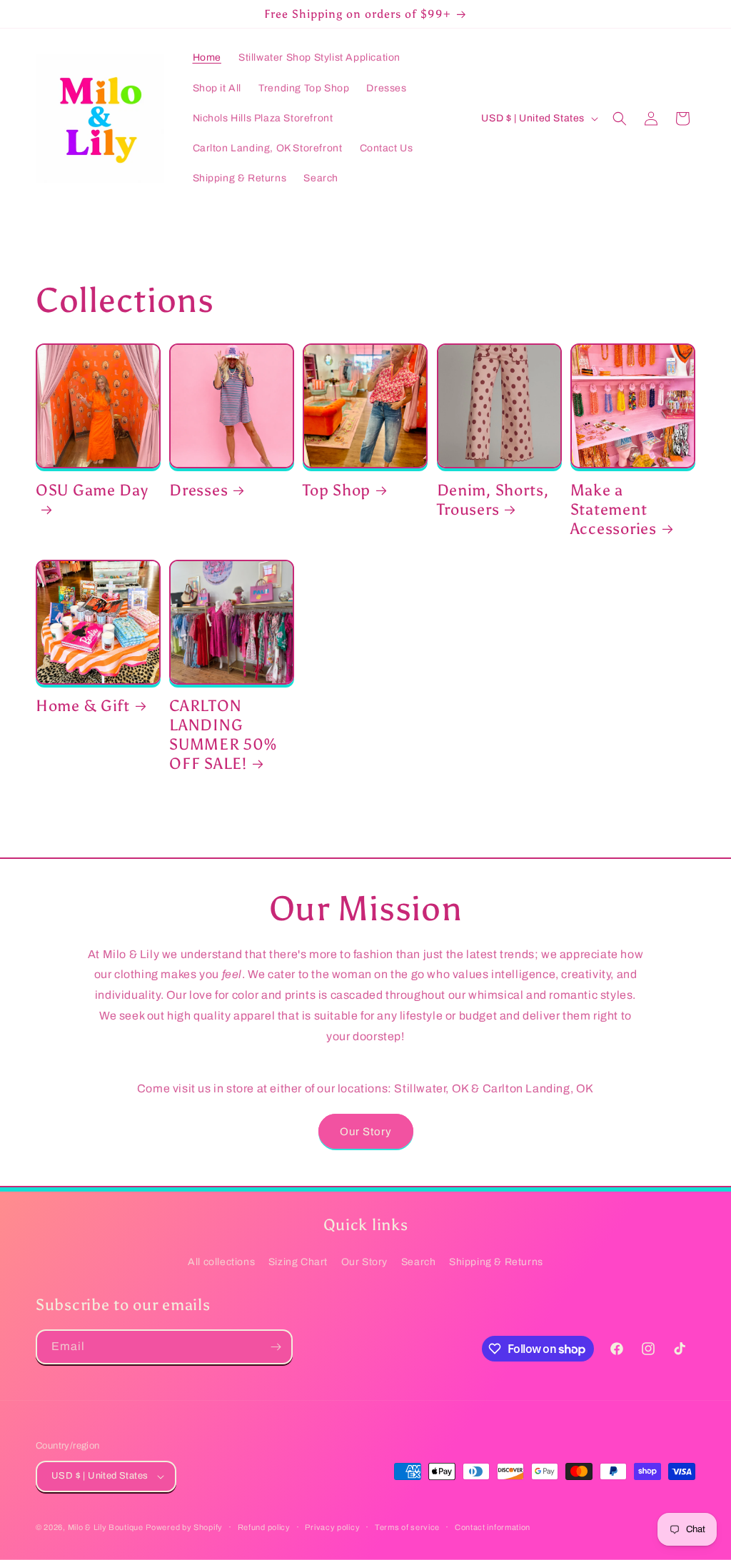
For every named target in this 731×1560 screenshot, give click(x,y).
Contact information (492, 1527)
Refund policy (264, 1527)
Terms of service (407, 1527)
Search (418, 1262)
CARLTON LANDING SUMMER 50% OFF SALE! (222, 735)
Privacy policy (332, 1527)
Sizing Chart (298, 1262)
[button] (619, 118)
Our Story (366, 1131)
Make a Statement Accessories (613, 509)
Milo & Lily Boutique (105, 1527)
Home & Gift (83, 706)
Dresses (198, 490)
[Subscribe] (275, 1346)
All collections (221, 1262)
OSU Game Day (92, 490)
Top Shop (336, 490)
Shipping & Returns (496, 1262)
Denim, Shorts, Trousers (493, 500)
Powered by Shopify (184, 1527)
